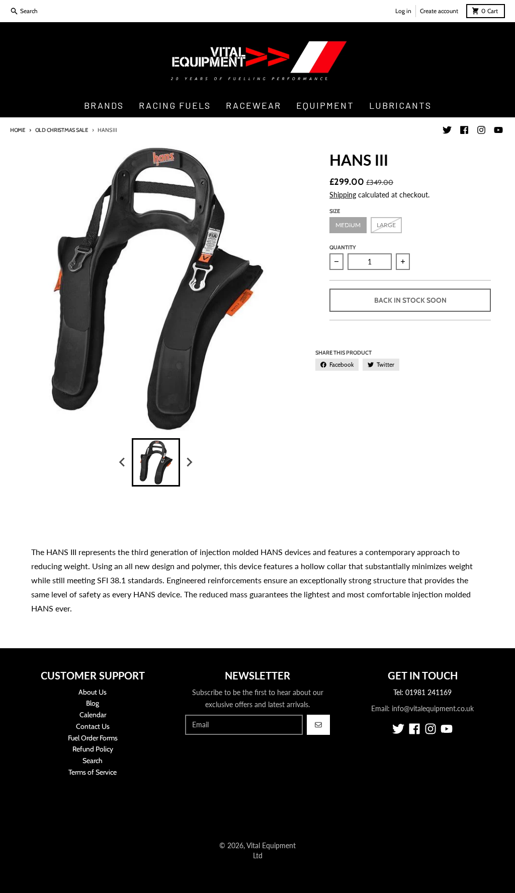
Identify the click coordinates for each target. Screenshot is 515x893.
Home (17, 129)
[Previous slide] (123, 462)
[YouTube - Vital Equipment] (498, 129)
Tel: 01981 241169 (422, 692)
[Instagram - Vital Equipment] (481, 129)
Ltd (258, 855)
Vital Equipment (271, 845)
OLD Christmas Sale (61, 129)
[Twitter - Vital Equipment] (447, 129)
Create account (439, 11)
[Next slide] (189, 462)
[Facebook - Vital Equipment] (464, 129)
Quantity (342, 247)
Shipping (342, 194)
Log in (403, 11)
